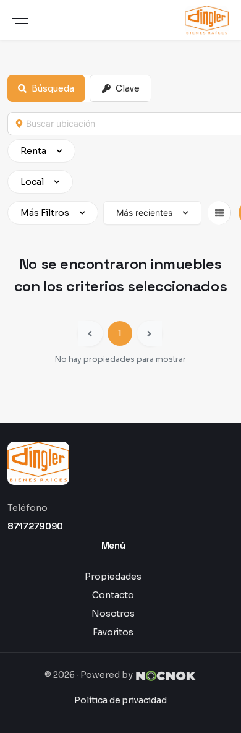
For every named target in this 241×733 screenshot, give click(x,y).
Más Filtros (44, 212)
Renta (33, 150)
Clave (128, 88)
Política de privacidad (120, 700)
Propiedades (113, 576)
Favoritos (113, 632)
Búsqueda (53, 88)
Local (32, 181)
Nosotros (113, 613)
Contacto (113, 595)
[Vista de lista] (219, 213)
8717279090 (35, 526)
